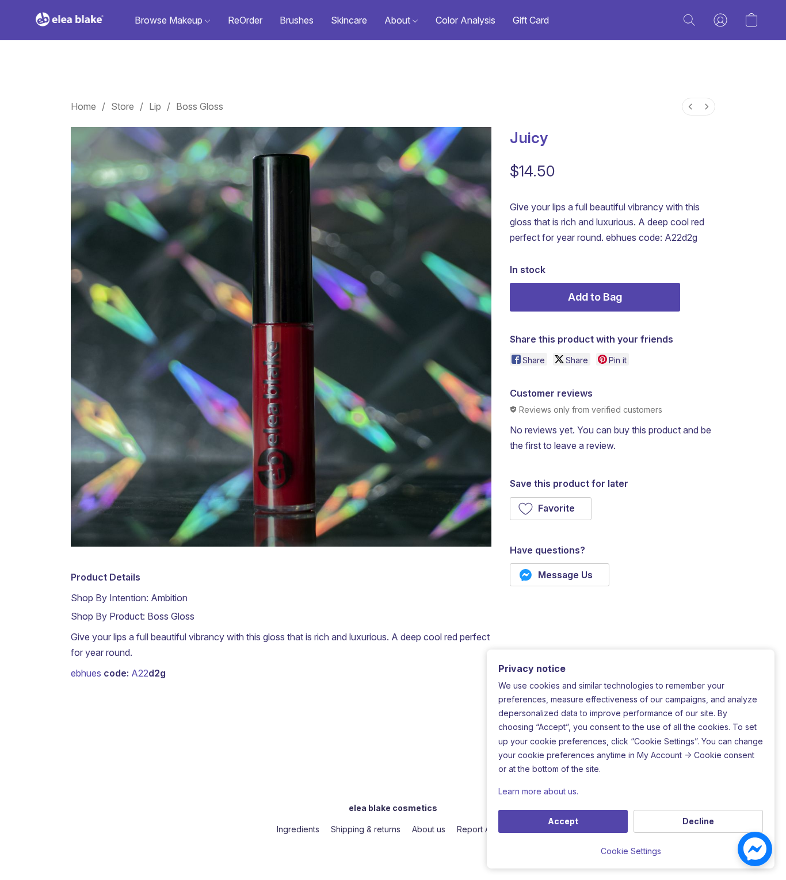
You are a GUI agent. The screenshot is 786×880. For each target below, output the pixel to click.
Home (83, 106)
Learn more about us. (538, 791)
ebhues (86, 673)
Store (122, 106)
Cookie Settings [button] (631, 851)
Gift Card (531, 20)
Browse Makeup (170, 20)
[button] (70, 20)
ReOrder (245, 20)
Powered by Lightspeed (393, 849)
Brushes (297, 20)
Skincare (349, 20)
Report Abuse (483, 829)
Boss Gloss (199, 106)
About (398, 20)
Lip (155, 106)
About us (428, 829)
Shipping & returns (365, 829)
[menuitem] (690, 106)
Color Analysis (465, 20)
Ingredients (298, 829)
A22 (139, 673)
